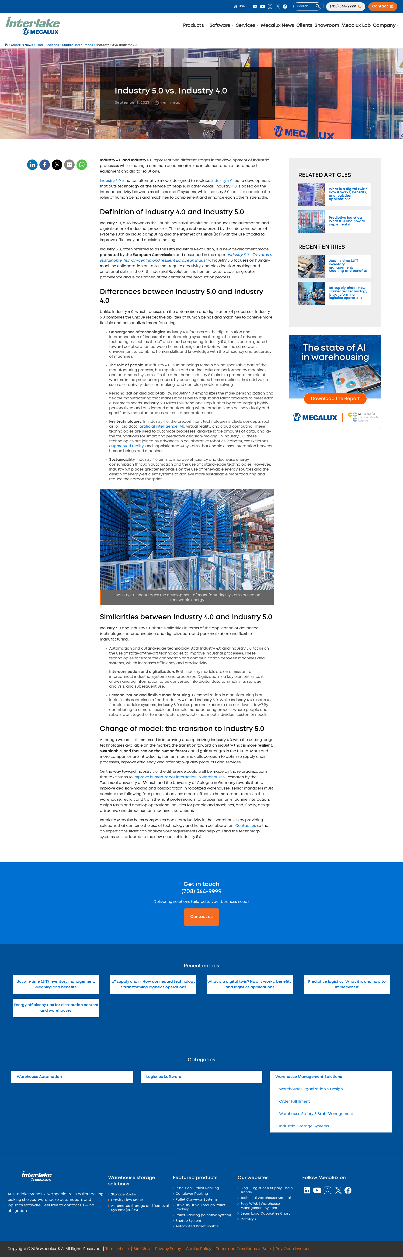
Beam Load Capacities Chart (265, 1213)
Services (246, 26)
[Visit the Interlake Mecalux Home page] (7, 45)
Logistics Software (163, 1077)
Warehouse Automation (39, 1077)
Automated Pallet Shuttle (197, 1226)
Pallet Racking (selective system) (203, 1215)
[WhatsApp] (69, 167)
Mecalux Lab (356, 26)
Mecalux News (277, 26)
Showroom (327, 26)
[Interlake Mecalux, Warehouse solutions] (33, 34)
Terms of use (117, 1249)
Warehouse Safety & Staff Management (316, 1114)
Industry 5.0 (110, 181)
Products (194, 26)
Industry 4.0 (222, 181)
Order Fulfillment (294, 1101)
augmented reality (126, 446)
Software (221, 26)
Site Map (142, 1249)
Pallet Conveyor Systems (196, 1199)
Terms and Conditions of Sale (243, 1249)
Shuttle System (188, 1220)
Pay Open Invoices (293, 1249)
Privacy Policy (168, 1249)
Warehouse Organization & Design (311, 1089)
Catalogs (248, 1219)
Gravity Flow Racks (127, 1200)
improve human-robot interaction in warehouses (179, 777)
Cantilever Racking (192, 1193)
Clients (304, 26)
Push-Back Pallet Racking (197, 1188)
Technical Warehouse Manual (265, 1198)
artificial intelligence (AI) (161, 426)
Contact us (245, 826)
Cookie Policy (198, 1249)
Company (385, 26)
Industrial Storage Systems (304, 1126)
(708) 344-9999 (201, 891)
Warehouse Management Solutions (308, 1077)
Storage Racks (123, 1194)
